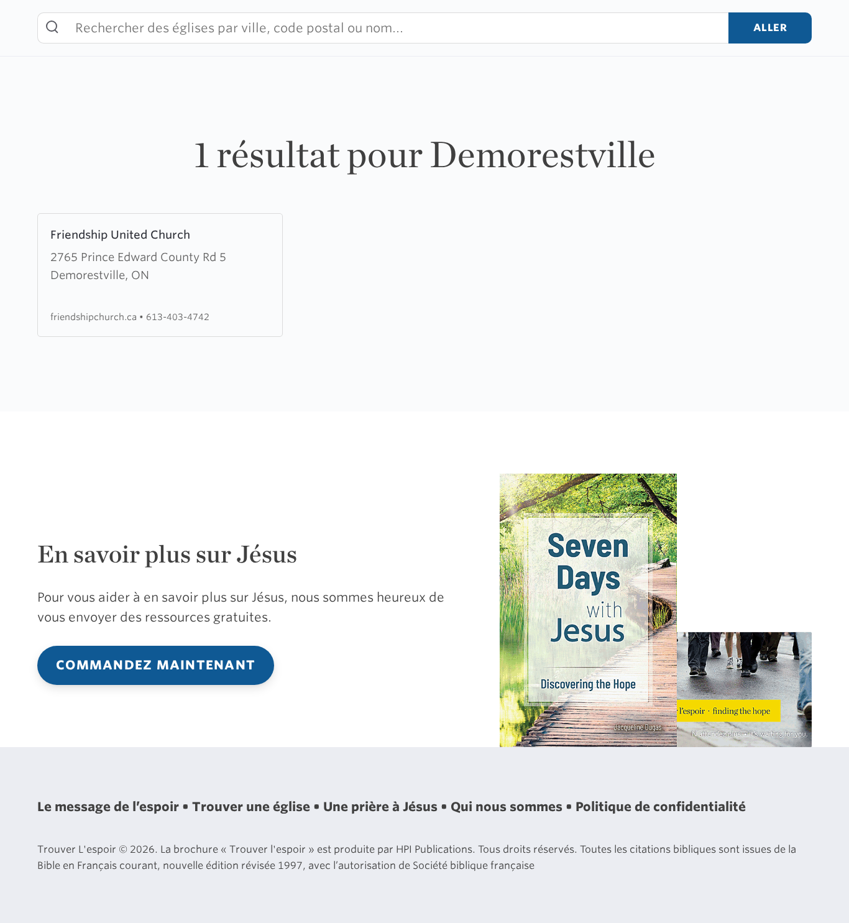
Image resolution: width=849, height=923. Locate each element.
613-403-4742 (177, 316)
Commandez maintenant (155, 665)
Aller (770, 28)
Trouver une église (252, 806)
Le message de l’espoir (109, 806)
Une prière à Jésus (382, 806)
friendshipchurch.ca (94, 316)
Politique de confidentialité (661, 806)
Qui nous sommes (508, 806)
